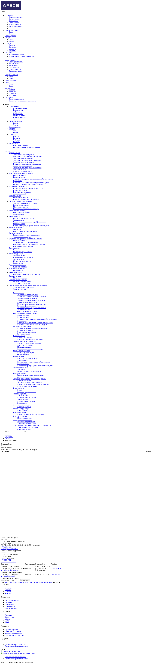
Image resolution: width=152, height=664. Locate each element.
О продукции (9, 15)
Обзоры (7, 619)
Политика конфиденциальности (16, 646)
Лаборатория (13, 21)
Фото (11, 39)
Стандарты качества (16, 17)
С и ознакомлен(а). (33, 582)
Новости (12, 45)
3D (10, 28)
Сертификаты (14, 23)
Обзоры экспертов (11, 30)
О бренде (8, 43)
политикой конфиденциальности (16, 582)
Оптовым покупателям (13, 631)
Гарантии (8, 602)
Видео (11, 32)
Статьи (11, 34)
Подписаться (25, 580)
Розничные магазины (16, 54)
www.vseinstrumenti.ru (8, 562)
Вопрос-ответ (14, 19)
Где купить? (9, 52)
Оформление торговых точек (15, 635)
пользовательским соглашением (41, 582)
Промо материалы (15, 26)
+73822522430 (6, 547)
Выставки (12, 47)
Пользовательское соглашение (15, 644)
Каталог (8, 151)
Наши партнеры (10, 36)
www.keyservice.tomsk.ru (9, 549)
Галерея (7, 37)
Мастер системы (15, 24)
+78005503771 (6, 560)
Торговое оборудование (13, 633)
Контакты (12, 51)
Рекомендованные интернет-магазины (22, 56)
